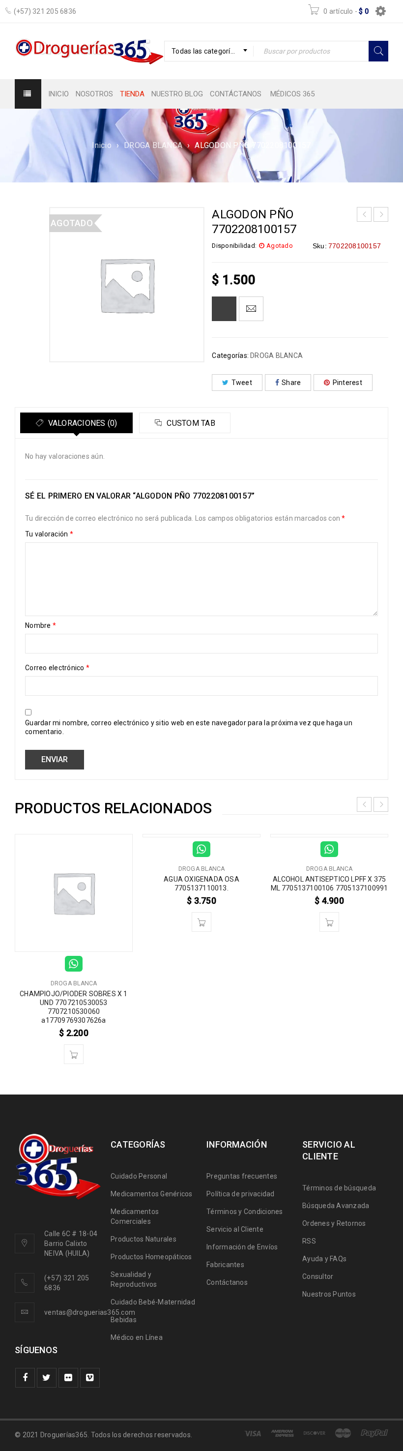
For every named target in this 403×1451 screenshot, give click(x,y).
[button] (74, 1054)
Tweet (241, 382)
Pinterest (347, 382)
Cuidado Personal (139, 1176)
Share (291, 382)
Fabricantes (225, 1265)
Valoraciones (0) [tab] (81, 423)
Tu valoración (49, 534)
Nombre (40, 625)
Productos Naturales (143, 1239)
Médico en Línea (137, 1337)
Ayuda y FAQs (324, 1259)
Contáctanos (227, 1282)
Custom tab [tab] (190, 423)
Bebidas (124, 1320)
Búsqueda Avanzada (335, 1206)
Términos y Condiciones (244, 1211)
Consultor (317, 1276)
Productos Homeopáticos (151, 1257)
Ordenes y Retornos (334, 1223)
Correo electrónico (57, 668)
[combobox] (209, 51)
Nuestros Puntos (329, 1294)
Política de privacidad (240, 1194)
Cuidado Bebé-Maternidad (153, 1302)
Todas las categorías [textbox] (205, 51)
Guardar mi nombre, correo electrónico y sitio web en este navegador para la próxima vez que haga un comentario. (188, 727)
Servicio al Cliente (234, 1229)
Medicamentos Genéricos (152, 1194)
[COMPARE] (224, 308)
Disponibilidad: (234, 245)
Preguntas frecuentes (241, 1176)
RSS (309, 1241)
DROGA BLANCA (153, 145)
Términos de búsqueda (339, 1188)
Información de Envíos (242, 1247)
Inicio (102, 145)
